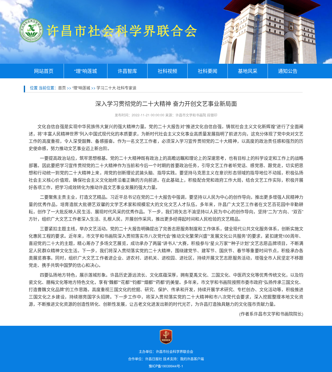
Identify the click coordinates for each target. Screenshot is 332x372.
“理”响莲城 (85, 70)
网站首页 (43, 70)
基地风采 (247, 70)
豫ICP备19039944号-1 (166, 365)
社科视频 (167, 70)
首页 (62, 88)
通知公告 (287, 70)
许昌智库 (127, 70)
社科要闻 (207, 70)
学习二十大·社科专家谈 (116, 88)
